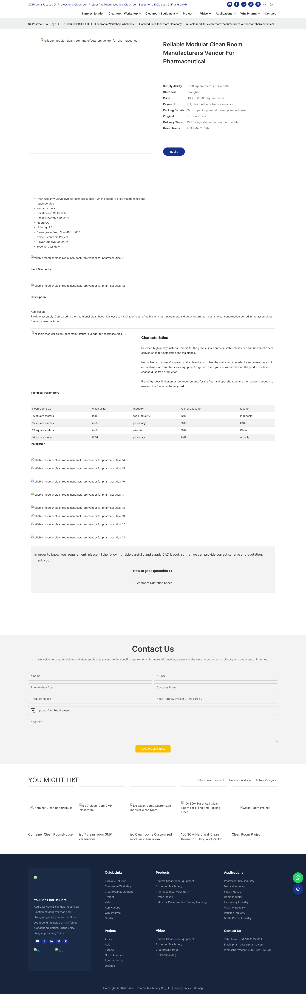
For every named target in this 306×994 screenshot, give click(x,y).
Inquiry (173, 151)
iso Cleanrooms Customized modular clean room (151, 837)
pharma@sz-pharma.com (248, 944)
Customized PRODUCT (75, 24)
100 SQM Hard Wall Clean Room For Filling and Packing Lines (203, 837)
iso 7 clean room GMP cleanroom (95, 837)
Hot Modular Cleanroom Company (160, 24)
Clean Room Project (247, 834)
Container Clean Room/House (50, 834)
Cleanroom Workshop (240, 780)
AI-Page (51, 24)
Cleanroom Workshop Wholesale (114, 24)
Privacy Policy (182, 988)
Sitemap (197, 988)
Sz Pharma (35, 24)
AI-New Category (266, 780)
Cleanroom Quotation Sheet (153, 583)
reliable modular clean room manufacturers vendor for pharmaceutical (230, 24)
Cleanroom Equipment (211, 780)
